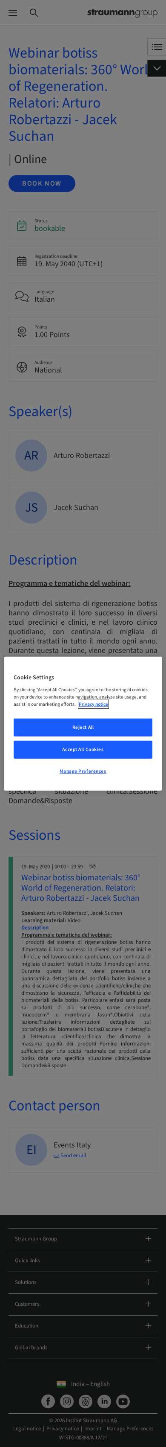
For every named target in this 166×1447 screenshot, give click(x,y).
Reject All (83, 727)
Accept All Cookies (82, 749)
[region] (83, 723)
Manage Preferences (83, 771)
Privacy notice (93, 704)
